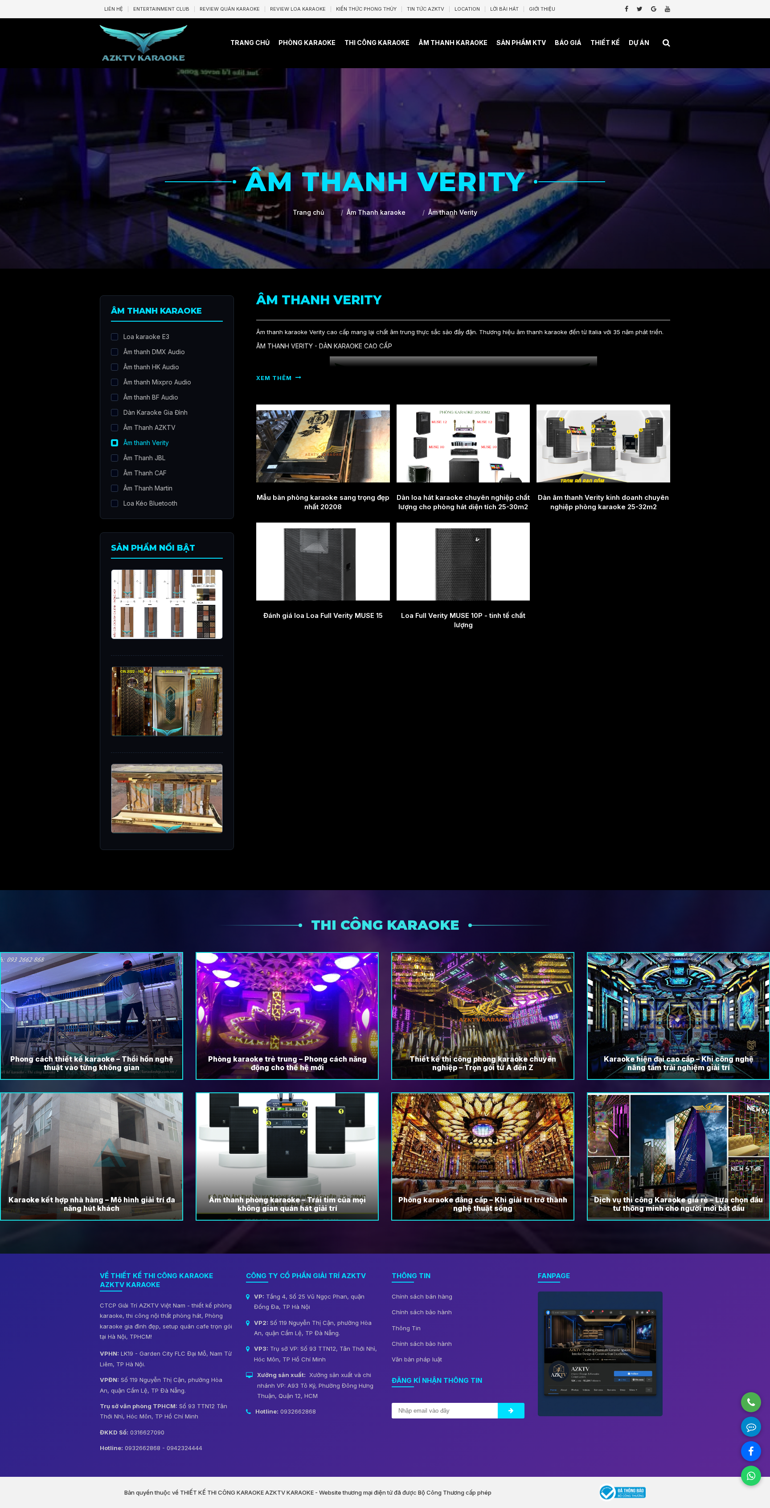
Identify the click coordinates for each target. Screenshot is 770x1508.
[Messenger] (751, 1451)
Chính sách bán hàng (422, 1296)
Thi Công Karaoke (377, 42)
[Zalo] (751, 1427)
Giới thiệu (542, 9)
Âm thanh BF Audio (150, 397)
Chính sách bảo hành (422, 1312)
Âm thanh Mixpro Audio (157, 382)
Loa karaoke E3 (146, 336)
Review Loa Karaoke (298, 9)
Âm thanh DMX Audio (154, 352)
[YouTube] (667, 8)
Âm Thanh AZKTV (149, 427)
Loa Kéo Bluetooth (150, 503)
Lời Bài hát (504, 9)
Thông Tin (406, 1328)
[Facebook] (626, 8)
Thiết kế (605, 42)
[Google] (653, 8)
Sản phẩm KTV (521, 42)
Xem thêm (274, 377)
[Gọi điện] (751, 1402)
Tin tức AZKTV (425, 9)
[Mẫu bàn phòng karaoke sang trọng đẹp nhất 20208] (323, 443)
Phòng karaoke (307, 42)
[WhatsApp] (751, 1476)
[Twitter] (640, 8)
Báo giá (568, 42)
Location (467, 9)
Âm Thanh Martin (147, 488)
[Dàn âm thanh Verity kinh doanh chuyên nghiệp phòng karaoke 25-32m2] (603, 443)
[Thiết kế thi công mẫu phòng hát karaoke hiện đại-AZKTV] (143, 42)
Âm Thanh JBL (144, 458)
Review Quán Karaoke (230, 9)
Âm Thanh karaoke (452, 42)
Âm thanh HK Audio (151, 367)
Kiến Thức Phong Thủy (366, 9)
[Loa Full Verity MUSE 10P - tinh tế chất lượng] (463, 561)
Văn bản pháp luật (417, 1359)
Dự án (639, 42)
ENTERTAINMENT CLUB (161, 9)
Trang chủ (250, 42)
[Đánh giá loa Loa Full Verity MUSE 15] (323, 561)
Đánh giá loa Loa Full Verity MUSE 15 (323, 615)
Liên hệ (113, 9)
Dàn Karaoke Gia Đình (155, 412)
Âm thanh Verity (146, 442)
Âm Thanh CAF (145, 473)
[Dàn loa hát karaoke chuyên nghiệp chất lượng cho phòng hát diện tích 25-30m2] (463, 443)
